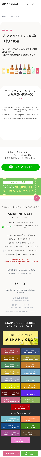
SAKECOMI (22, 254)
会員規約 (32, 270)
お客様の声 (8, 251)
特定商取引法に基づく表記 (17, 270)
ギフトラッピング (28, 243)
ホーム (9, 235)
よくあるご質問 (33, 247)
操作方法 (12, 239)
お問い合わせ (10, 254)
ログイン (33, 254)
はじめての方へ (19, 235)
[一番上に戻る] (37, 198)
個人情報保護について (26, 274)
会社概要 (12, 274)
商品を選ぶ (31, 235)
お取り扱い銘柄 (14, 243)
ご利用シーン (8, 247)
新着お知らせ (19, 251)
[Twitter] (24, 284)
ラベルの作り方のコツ (25, 239)
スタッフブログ (32, 251)
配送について (20, 247)
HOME (4, 16)
